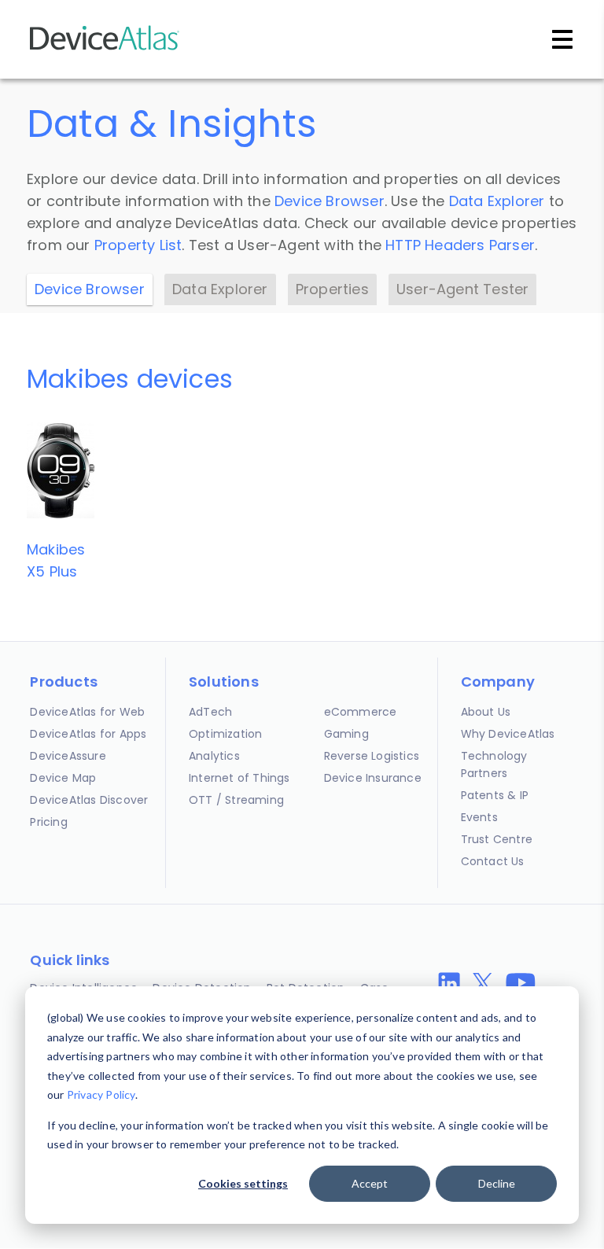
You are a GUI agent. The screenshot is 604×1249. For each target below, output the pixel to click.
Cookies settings (243, 1183)
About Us (486, 712)
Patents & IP (494, 795)
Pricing (48, 822)
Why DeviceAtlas (508, 734)
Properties (332, 289)
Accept (370, 1183)
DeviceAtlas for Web (87, 712)
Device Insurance (373, 778)
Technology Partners (494, 764)
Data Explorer (497, 201)
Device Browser (329, 201)
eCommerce (360, 712)
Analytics (214, 756)
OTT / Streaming (236, 800)
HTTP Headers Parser (460, 245)
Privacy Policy (101, 1094)
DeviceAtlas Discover (89, 800)
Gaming (346, 734)
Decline (496, 1183)
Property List (138, 245)
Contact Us (493, 861)
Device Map (63, 778)
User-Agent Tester (462, 289)
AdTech (210, 712)
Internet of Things (239, 778)
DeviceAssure (67, 756)
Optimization (225, 734)
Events (479, 817)
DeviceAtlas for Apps (88, 734)
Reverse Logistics (371, 756)
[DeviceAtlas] (104, 48)
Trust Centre (496, 839)
